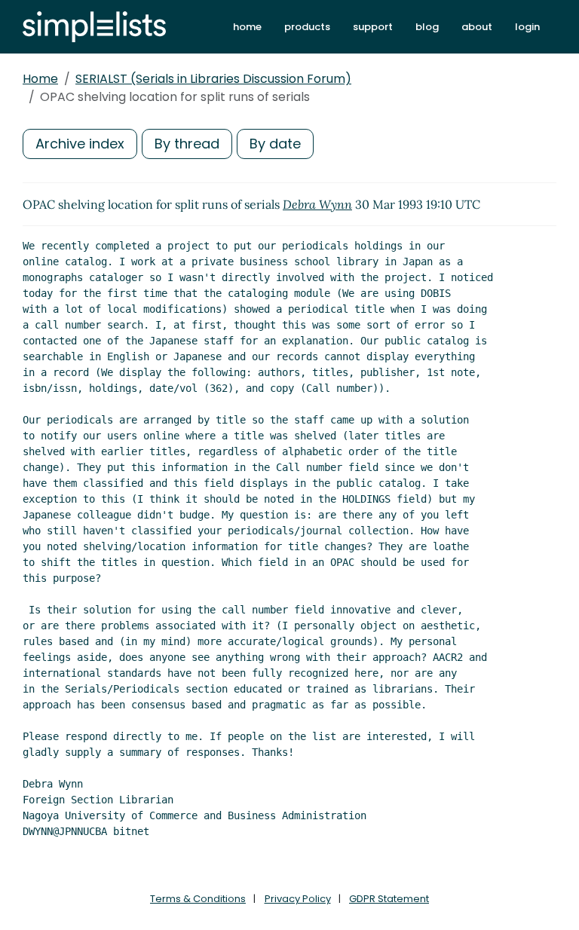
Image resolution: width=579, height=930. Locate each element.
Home (40, 78)
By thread (187, 143)
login (527, 27)
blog (427, 27)
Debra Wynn (317, 204)
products (307, 27)
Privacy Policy (298, 899)
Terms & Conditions (198, 899)
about (476, 27)
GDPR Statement (389, 899)
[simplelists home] (94, 26)
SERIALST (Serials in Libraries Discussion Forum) (213, 78)
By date (275, 143)
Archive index (79, 143)
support (373, 27)
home (247, 27)
